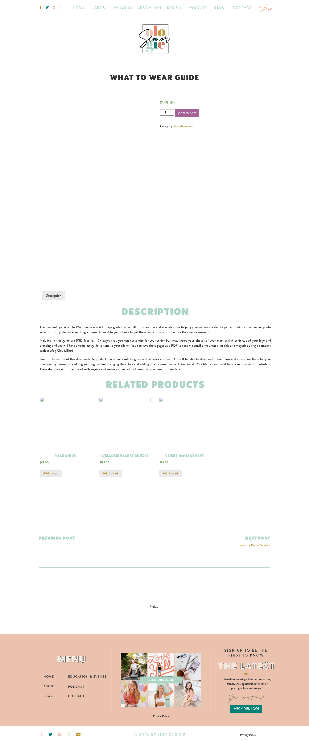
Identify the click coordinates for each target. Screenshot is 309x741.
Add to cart (187, 113)
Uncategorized (183, 126)
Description (53, 295)
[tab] (53, 295)
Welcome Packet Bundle (254, 545)
